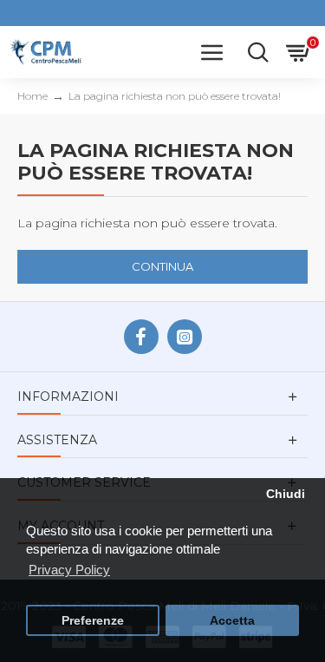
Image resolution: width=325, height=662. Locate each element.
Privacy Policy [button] (69, 569)
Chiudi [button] (285, 494)
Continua (162, 266)
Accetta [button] (232, 620)
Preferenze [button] (93, 620)
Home (32, 95)
